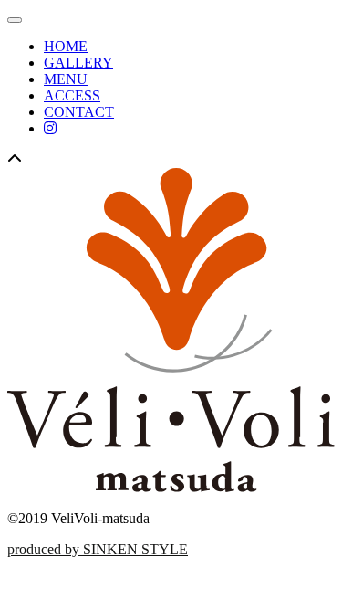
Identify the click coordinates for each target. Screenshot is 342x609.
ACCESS (72, 95)
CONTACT (79, 112)
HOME (66, 46)
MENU (66, 79)
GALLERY (78, 62)
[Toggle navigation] (14, 20)
